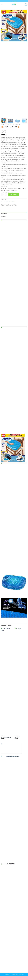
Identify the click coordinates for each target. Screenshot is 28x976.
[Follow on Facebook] (11, 1)
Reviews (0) (3, 216)
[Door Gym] (21, 681)
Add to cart (13, 194)
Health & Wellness (9, 124)
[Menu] (2, 4)
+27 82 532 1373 (11, 864)
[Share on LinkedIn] (15, 205)
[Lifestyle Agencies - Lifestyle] (14, 4)
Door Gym (17, 737)
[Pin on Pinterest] (13, 205)
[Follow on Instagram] (13, 1)
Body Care (18, 124)
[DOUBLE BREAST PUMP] (7, 681)
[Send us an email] (16, 1)
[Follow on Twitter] (14, 1)
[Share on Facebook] (5, 205)
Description (4, 213)
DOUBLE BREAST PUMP (6, 737)
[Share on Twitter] (7, 205)
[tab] (14, 213)
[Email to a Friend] (10, 205)
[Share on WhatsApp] (2, 205)
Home (2, 124)
